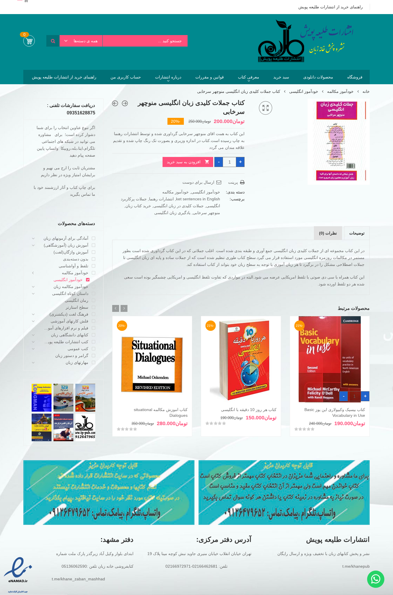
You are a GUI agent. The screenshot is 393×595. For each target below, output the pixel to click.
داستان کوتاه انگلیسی (70, 293)
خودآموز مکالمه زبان (71, 286)
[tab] (357, 233)
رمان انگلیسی (76, 300)
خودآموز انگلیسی (303, 91)
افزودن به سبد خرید (184, 162)
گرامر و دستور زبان (71, 355)
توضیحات (357, 233)
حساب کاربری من (125, 77)
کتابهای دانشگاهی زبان (69, 335)
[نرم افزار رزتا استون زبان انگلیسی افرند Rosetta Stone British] (125, 103)
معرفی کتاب (248, 77)
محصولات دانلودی (318, 77)
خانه (366, 91)
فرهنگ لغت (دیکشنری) (68, 314)
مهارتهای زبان (77, 362)
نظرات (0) (328, 233)
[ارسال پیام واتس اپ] (375, 579)
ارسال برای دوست (198, 182)
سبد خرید (281, 77)
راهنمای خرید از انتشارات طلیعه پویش (64, 77)
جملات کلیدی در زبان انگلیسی (178, 206)
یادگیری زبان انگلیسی (172, 212)
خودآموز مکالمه (340, 91)
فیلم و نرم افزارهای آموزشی (65, 328)
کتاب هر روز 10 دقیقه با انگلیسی (248, 409)
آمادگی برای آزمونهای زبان (65, 238)
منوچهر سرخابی (206, 212)
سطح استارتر (77, 307)
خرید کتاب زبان (138, 206)
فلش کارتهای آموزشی (69, 321)
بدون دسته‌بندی (75, 259)
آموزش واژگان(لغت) (71, 252)
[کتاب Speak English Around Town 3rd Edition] (115, 103)
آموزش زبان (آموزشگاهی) (66, 245)
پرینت (233, 182)
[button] (265, 108)
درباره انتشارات (168, 77)
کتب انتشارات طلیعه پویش (65, 341)
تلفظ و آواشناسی (73, 266)
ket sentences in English (198, 199)
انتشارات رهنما (161, 199)
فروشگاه (355, 77)
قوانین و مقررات (209, 77)
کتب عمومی (78, 348)
